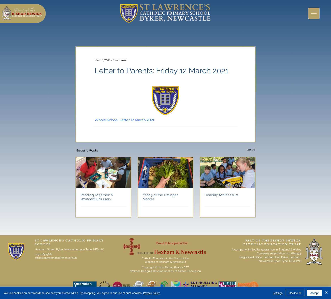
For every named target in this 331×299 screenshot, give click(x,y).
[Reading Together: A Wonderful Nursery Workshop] (103, 172)
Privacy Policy (151, 293)
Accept (314, 293)
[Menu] (314, 13)
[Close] (326, 293)
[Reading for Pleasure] (227, 172)
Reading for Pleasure (222, 195)
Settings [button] (278, 293)
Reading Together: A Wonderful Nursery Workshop (96, 197)
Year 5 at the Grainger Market (160, 197)
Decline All (295, 293)
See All (251, 150)
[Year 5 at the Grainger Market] (165, 172)
